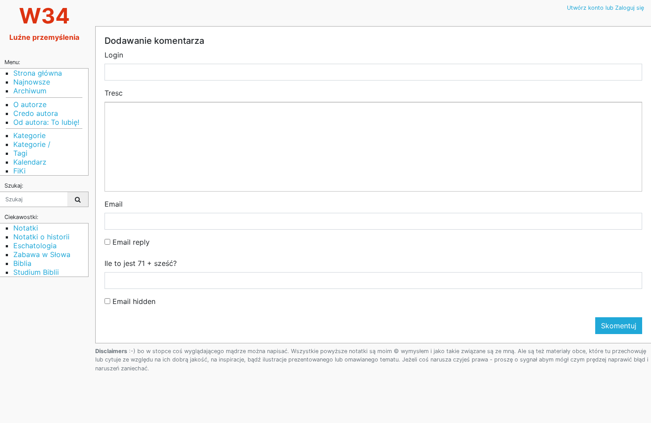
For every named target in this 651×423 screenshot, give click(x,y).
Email (114, 204)
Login (114, 54)
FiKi (19, 170)
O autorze (29, 104)
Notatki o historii (41, 236)
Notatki (25, 227)
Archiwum (29, 90)
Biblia (22, 263)
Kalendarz (29, 162)
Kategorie (29, 135)
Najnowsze (31, 81)
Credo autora (35, 113)
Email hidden (132, 301)
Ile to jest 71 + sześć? (141, 263)
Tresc (114, 92)
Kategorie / (31, 144)
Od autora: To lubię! (46, 122)
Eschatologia (35, 245)
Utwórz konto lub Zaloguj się (605, 7)
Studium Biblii (36, 272)
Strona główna (37, 73)
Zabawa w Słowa (41, 254)
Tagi (20, 153)
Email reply (130, 242)
